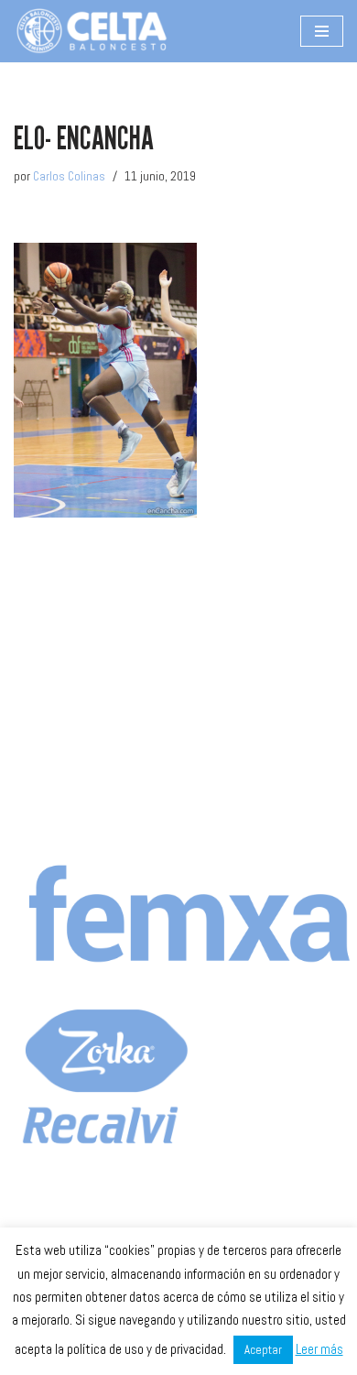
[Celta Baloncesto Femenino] (91, 31)
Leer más (319, 1349)
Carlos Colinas (69, 176)
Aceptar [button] (263, 1350)
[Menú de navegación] (321, 31)
